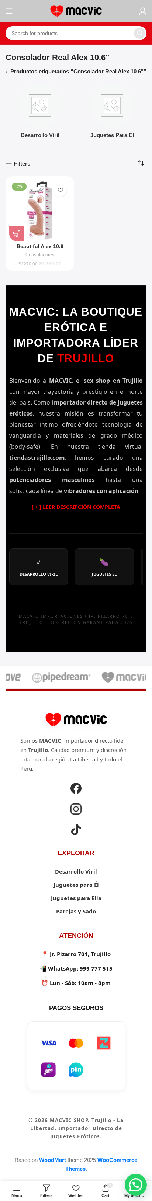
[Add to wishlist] (60, 190)
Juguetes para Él (76, 884)
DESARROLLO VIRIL (39, 567)
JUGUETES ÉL (104, 567)
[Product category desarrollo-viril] (40, 113)
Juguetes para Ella (76, 898)
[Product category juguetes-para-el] (112, 113)
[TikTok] (76, 830)
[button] (136, 1185)
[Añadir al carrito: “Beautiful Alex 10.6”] (16, 233)
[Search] (139, 33)
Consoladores (40, 254)
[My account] (142, 11)
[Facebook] (76, 789)
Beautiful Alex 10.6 (40, 246)
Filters (22, 163)
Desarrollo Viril (76, 871)
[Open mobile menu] (9, 11)
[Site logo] (76, 10)
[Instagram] (76, 810)
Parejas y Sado (76, 911)
